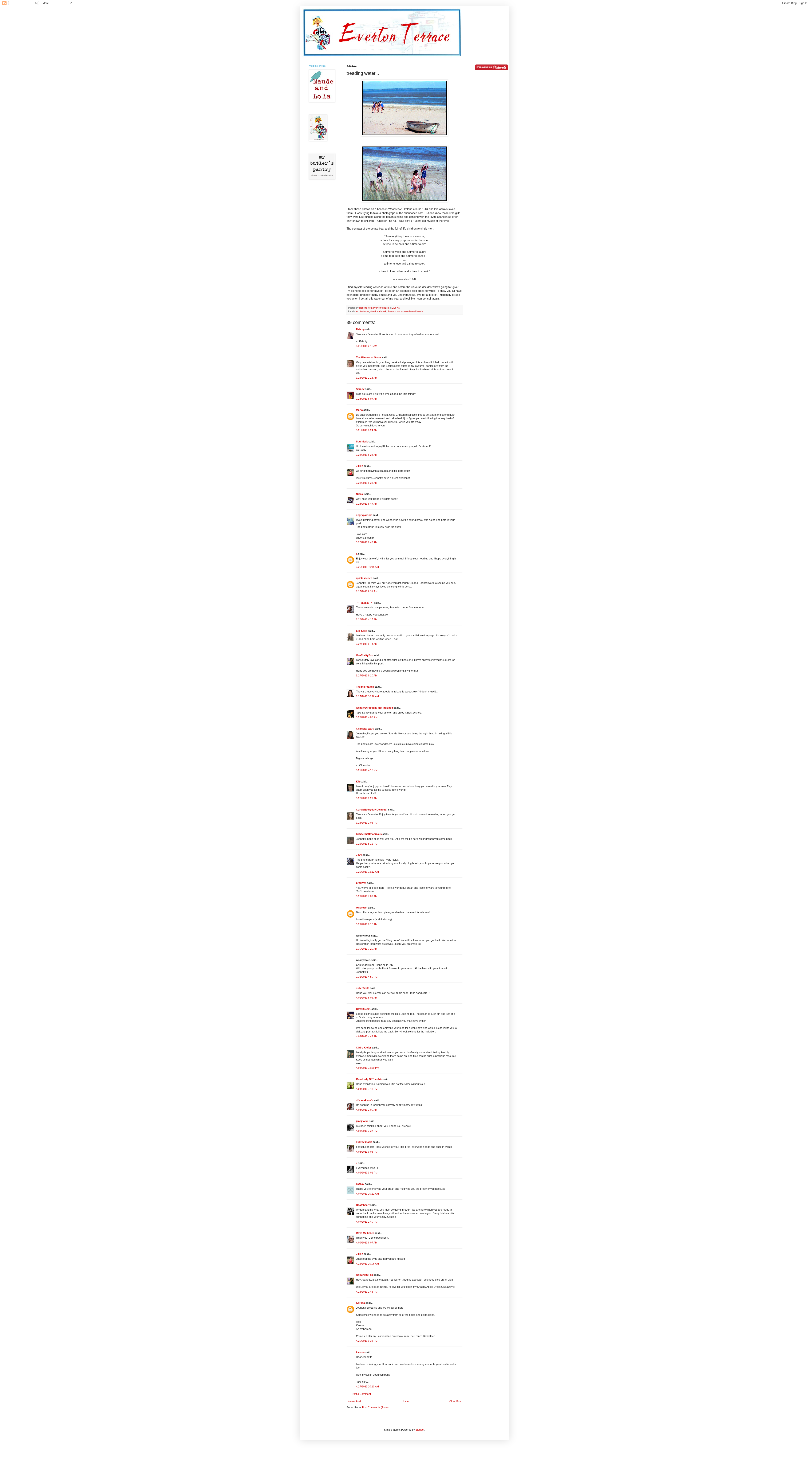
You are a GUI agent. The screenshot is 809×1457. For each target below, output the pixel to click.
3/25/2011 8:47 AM (366, 503)
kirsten (360, 1352)
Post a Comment (361, 1393)
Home (405, 1401)
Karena (360, 1302)
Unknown (361, 907)
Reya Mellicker (365, 1233)
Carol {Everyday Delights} (371, 809)
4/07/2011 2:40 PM (367, 1221)
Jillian (359, 466)
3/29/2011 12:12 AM (367, 871)
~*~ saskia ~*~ (364, 602)
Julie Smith (362, 988)
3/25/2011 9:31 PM (367, 591)
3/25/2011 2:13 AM (366, 377)
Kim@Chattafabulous (369, 834)
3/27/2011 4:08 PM (367, 717)
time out (392, 311)
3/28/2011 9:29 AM (366, 798)
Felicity (360, 329)
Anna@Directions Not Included (374, 707)
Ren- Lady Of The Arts (369, 1079)
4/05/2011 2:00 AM (366, 1109)
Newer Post (354, 1401)
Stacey (360, 389)
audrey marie (364, 1142)
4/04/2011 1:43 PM (367, 1088)
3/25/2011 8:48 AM (366, 542)
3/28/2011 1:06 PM (367, 822)
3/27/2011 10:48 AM (367, 696)
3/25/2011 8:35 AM (366, 482)
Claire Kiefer (363, 1047)
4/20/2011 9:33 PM (367, 1340)
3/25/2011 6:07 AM (366, 398)
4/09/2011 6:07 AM (366, 1242)
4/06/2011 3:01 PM (367, 1172)
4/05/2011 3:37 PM (367, 1130)
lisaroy (360, 1184)
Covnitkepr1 (363, 1009)
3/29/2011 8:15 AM (366, 924)
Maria (359, 410)
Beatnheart (363, 1205)
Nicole (360, 494)
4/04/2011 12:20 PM (367, 1067)
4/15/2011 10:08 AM (367, 1263)
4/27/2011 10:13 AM (367, 1386)
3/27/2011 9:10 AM (366, 675)
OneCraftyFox (364, 655)
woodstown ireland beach (410, 311)
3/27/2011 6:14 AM (366, 643)
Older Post (455, 1401)
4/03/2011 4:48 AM (366, 1036)
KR (358, 781)
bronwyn (361, 883)
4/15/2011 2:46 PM (367, 1291)
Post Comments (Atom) (375, 1407)
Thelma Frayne (365, 686)
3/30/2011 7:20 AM (366, 948)
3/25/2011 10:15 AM (367, 567)
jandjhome (362, 1121)
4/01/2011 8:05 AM (366, 997)
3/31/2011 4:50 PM (367, 976)
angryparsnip (364, 515)
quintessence (364, 578)
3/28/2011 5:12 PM (367, 843)
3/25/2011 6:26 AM (366, 454)
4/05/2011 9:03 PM (367, 1151)
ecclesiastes (362, 311)
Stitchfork (362, 441)
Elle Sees (361, 630)
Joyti (359, 855)
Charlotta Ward (365, 728)
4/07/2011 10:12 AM (367, 1193)
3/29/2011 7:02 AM (366, 896)
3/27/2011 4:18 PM (367, 770)
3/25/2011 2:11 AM (366, 346)
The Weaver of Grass (368, 357)
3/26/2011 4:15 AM (366, 619)
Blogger (419, 1429)
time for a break (378, 311)
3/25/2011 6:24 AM (366, 430)
